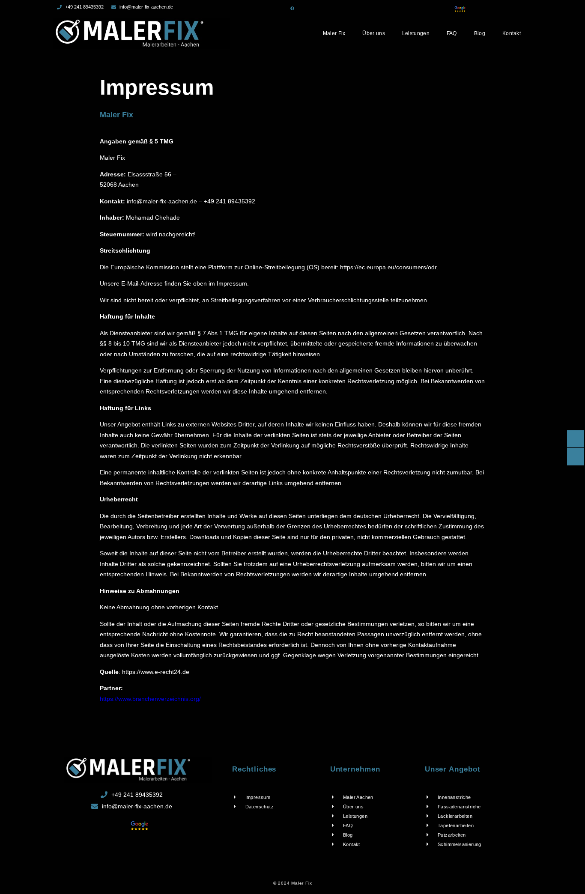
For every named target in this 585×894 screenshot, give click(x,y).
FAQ (452, 33)
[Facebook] (292, 8)
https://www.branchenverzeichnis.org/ (150, 698)
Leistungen (416, 33)
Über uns (373, 33)
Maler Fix (334, 33)
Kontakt (511, 33)
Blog (479, 33)
